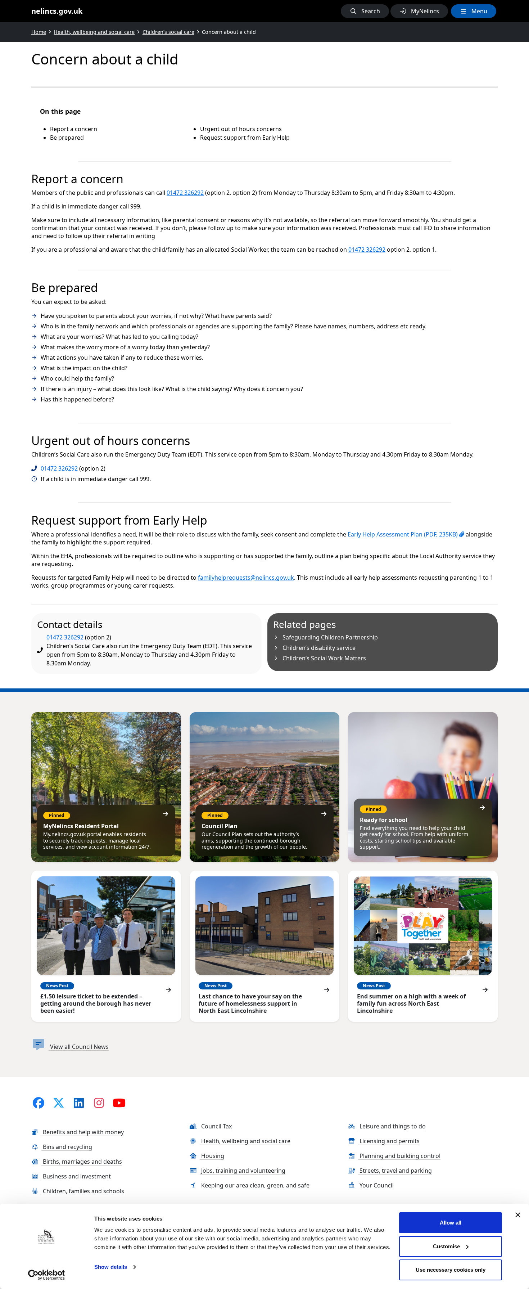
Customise (446, 1246)
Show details (110, 1267)
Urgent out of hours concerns (241, 129)
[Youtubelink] (119, 1102)
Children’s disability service (319, 648)
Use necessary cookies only (450, 1270)
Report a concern (73, 129)
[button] (365, 11)
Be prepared (67, 138)
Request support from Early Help (245, 138)
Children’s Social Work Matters (324, 658)
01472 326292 (185, 193)
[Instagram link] (99, 1102)
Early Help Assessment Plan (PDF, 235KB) (403, 534)
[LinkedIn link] (79, 1102)
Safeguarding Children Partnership (330, 637)
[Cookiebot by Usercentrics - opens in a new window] (46, 1275)
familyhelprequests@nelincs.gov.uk (246, 577)
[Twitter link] (58, 1102)
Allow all (450, 1223)
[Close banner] (517, 1214)
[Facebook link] (38, 1102)
